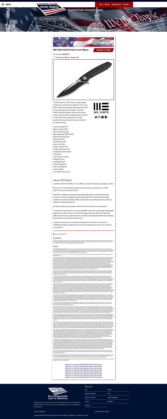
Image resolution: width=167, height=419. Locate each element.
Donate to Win (103, 50)
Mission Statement (90, 397)
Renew (107, 4)
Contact (87, 401)
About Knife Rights (112, 397)
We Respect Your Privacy (102, 411)
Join (100, 4)
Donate (126, 4)
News (109, 393)
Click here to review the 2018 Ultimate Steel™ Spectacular (83, 364)
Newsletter (116, 4)
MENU (8, 4)
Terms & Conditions (39, 411)
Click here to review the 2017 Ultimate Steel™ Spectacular (83, 366)
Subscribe (110, 401)
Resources (88, 405)
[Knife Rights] (58, 393)
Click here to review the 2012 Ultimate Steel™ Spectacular (83, 377)
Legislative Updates (90, 393)
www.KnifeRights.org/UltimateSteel (104, 327)
